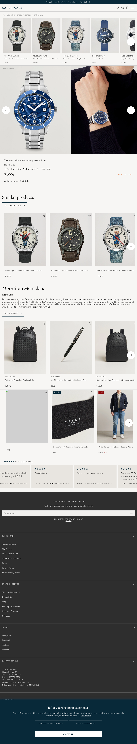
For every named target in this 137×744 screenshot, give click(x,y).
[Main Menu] (132, 8)
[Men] (27, 416)
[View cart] (127, 7)
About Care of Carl (10, 554)
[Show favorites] (122, 7)
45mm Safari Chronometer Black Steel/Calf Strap (46, 59)
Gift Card (6, 616)
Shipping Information (11, 592)
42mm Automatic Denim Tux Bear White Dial (16, 59)
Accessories (8, 69)
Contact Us (7, 597)
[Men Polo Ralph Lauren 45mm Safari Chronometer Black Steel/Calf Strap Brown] (46, 35)
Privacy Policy (8, 568)
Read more (86, 715)
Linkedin (5, 649)
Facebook (6, 640)
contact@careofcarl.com (19, 682)
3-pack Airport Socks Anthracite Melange (70, 447)
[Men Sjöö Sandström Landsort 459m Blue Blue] (105, 35)
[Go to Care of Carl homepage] (12, 8)
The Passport (7, 549)
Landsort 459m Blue (98, 59)
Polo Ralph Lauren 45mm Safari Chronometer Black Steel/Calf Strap (70, 270)
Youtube (5, 645)
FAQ (4, 601)
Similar (18, 197)
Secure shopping (9, 544)
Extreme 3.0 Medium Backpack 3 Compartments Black (19, 380)
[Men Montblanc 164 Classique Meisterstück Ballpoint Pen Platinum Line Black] (71, 347)
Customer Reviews (10, 611)
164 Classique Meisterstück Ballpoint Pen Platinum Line (68, 380)
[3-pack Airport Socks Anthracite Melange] (73, 444)
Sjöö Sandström (98, 56)
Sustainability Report (11, 572)
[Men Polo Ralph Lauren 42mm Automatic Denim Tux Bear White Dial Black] (17, 35)
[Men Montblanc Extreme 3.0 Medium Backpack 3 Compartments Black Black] (25, 347)
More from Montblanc (23, 288)
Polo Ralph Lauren (11, 56)
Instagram (6, 635)
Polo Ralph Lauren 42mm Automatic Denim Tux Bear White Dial (23, 270)
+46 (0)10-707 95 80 (14, 679)
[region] (68, 476)
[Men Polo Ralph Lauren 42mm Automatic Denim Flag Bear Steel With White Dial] (76, 35)
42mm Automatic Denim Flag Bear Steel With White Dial (74, 59)
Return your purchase (11, 606)
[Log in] (118, 7)
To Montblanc (11, 313)
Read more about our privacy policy (68, 520)
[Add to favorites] (43, 216)
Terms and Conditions (11, 558)
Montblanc (9, 165)
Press (4, 563)
